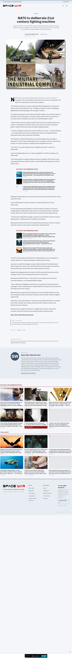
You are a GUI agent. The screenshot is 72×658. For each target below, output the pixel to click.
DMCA (68, 512)
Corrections (46, 496)
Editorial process (43, 34)
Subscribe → (63, 501)
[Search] (63, 5)
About (45, 488)
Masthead (46, 490)
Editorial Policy (47, 493)
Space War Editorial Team (32, 34)
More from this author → (28, 373)
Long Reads (32, 496)
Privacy (58, 512)
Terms (63, 512)
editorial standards (15, 342)
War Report (32, 493)
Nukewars (31, 490)
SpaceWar (31, 488)
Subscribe (65, 1)
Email (24, 330)
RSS (66, 505)
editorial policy (36, 370)
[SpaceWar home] (12, 5)
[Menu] (66, 5)
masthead (23, 342)
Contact (45, 498)
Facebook (19, 330)
